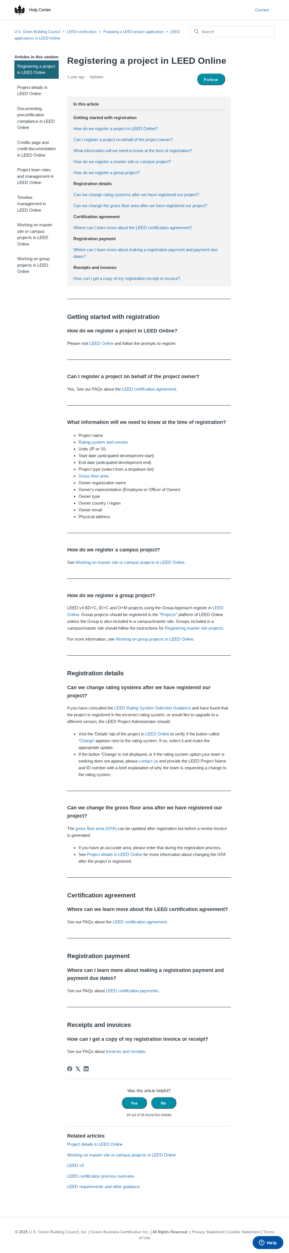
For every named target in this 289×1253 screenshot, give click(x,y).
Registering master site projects (194, 628)
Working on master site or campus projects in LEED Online (34, 234)
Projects (168, 614)
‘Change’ (86, 740)
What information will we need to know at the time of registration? (132, 150)
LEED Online (101, 343)
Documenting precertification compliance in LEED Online (36, 118)
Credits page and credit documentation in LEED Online (36, 148)
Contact (262, 10)
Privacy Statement (208, 1232)
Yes (134, 1103)
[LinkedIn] (86, 1068)
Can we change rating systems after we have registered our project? (136, 194)
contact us (148, 761)
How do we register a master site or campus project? (122, 161)
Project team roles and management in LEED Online (35, 176)
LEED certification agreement (149, 389)
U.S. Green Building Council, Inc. (58, 1232)
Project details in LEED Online (32, 90)
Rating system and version (103, 442)
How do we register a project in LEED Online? (115, 128)
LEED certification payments (132, 990)
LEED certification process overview (100, 1176)
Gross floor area (93, 476)
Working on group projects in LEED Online (33, 265)
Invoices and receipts (125, 1051)
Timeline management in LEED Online (31, 204)
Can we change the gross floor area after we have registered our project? (140, 205)
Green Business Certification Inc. (120, 1232)
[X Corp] (77, 1068)
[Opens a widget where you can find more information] (267, 1243)
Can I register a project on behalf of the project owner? (122, 139)
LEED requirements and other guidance (103, 1186)
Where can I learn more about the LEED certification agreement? (132, 227)
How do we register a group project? (106, 172)
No (164, 1103)
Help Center (40, 9)
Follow (211, 79)
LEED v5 (75, 1165)
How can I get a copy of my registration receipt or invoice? (126, 278)
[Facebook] (69, 1068)
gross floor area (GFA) (96, 828)
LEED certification (82, 32)
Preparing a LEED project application (133, 32)
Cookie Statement (244, 1232)
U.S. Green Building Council (37, 32)
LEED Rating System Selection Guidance (152, 708)
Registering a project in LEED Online (36, 69)
